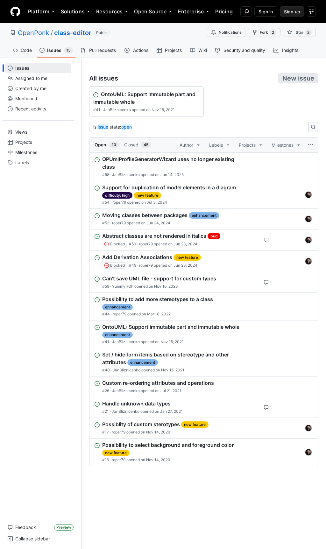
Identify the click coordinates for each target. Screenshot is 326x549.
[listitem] (203, 167)
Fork (267, 32)
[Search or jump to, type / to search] (246, 11)
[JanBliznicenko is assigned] (308, 195)
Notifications (230, 32)
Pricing (224, 11)
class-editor (72, 33)
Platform (38, 11)
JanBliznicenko (117, 109)
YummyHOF (122, 286)
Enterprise (191, 11)
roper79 (119, 202)
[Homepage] (15, 11)
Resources (109, 11)
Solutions (73, 11)
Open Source (150, 11)
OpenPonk (33, 33)
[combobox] (200, 127)
